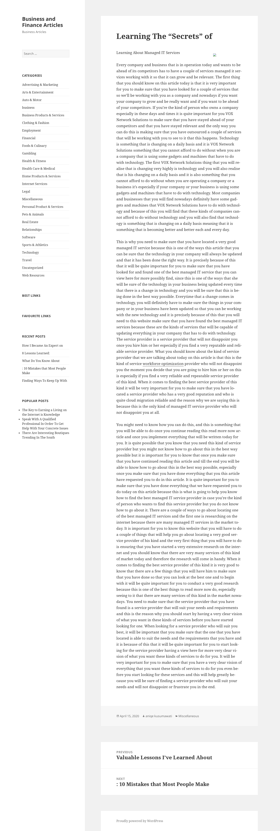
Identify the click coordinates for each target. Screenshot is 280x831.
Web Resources (33, 275)
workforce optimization (163, 363)
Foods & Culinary (34, 146)
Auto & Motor (32, 100)
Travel (27, 260)
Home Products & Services (41, 176)
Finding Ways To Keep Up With (44, 381)
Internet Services (34, 184)
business (28, 107)
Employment (31, 130)
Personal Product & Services (42, 207)
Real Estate (30, 222)
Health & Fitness (34, 161)
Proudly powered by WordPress (139, 821)
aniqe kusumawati (159, 716)
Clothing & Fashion (35, 123)
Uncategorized (32, 268)
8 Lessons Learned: (36, 353)
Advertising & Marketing (40, 85)
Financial (28, 138)
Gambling (29, 153)
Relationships (32, 229)
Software (28, 237)
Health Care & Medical (38, 168)
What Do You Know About (41, 361)
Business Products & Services (43, 115)
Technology (30, 252)
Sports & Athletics (35, 245)
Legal (26, 191)
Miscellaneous (32, 199)
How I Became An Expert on (42, 345)
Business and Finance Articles (42, 21)
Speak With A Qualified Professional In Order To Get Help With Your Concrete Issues (45, 423)
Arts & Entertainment (38, 92)
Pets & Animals (33, 214)
